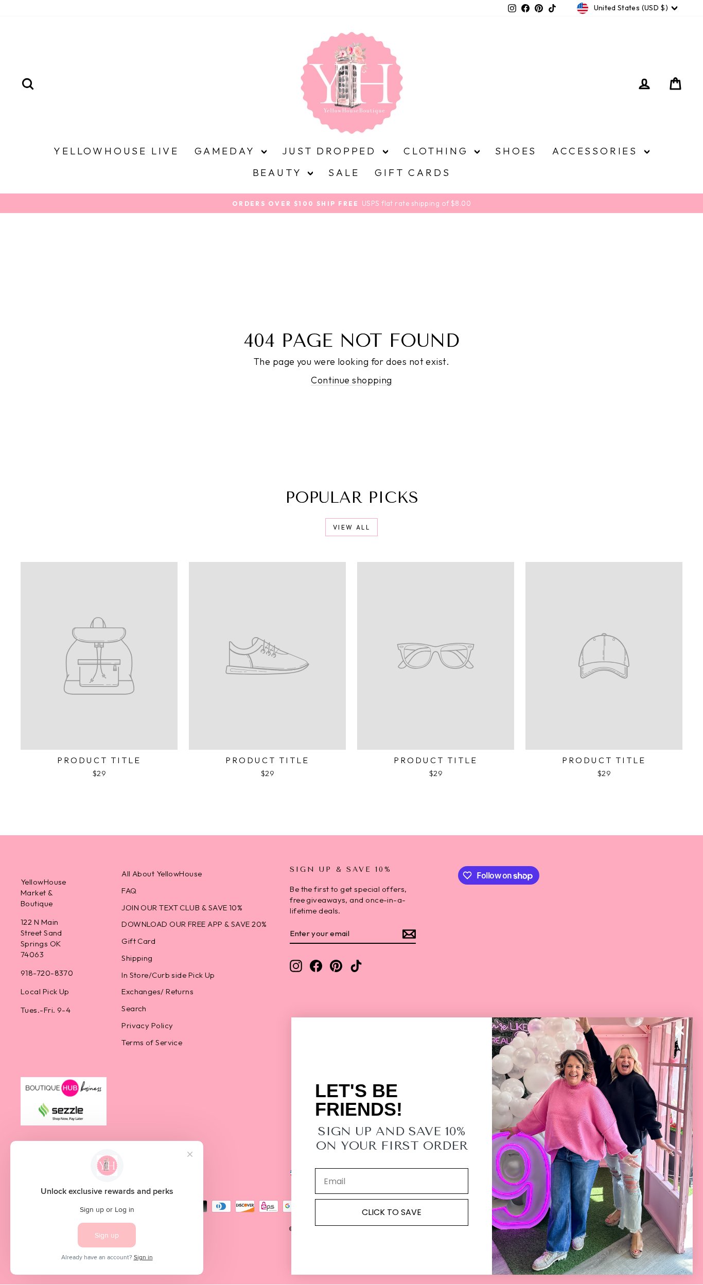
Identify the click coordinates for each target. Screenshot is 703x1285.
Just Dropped (331, 151)
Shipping (137, 958)
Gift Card (138, 941)
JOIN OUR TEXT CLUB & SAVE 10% (181, 907)
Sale (343, 172)
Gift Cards (412, 172)
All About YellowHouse (161, 873)
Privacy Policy (147, 1025)
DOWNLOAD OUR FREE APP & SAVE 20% (194, 924)
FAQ (128, 890)
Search (134, 1008)
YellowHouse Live (116, 151)
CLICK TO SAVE (391, 1212)
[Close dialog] (680, 1031)
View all (351, 527)
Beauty (279, 172)
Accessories (597, 151)
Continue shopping (351, 380)
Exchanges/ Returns (157, 991)
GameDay (226, 151)
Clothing (437, 151)
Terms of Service (151, 1042)
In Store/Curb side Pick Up (168, 975)
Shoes (516, 151)
